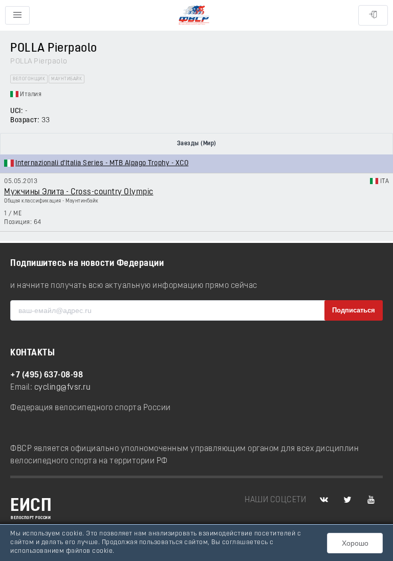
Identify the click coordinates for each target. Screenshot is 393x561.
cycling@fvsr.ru (62, 388)
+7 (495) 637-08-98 (46, 375)
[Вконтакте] (324, 500)
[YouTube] (371, 500)
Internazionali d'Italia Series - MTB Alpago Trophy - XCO (101, 163)
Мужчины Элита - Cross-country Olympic (79, 192)
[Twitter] (347, 500)
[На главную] (194, 16)
